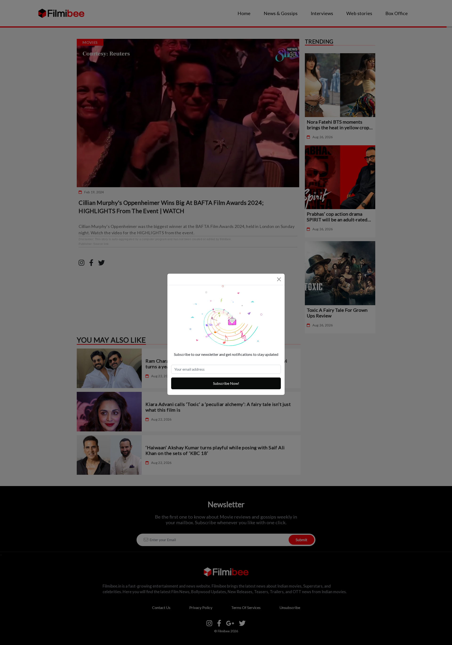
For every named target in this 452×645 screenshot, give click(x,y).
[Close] (279, 279)
